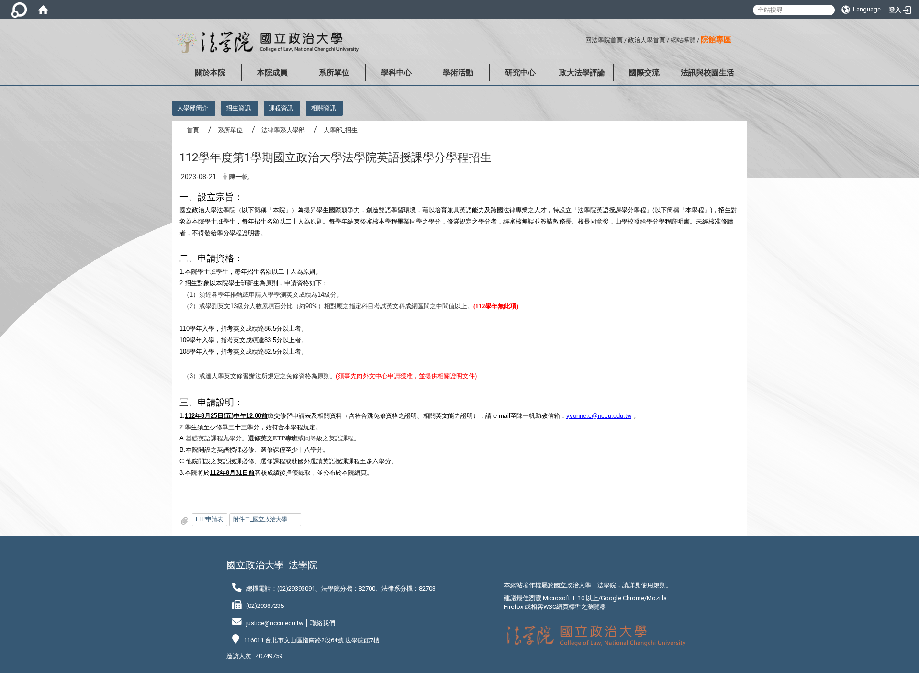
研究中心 (520, 72)
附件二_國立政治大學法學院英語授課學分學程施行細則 (267, 519)
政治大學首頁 (646, 40)
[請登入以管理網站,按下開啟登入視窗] (19, 9)
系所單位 (334, 72)
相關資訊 (323, 108)
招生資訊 (238, 108)
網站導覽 (683, 40)
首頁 (193, 130)
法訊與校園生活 (707, 72)
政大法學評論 (582, 72)
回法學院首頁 (604, 40)
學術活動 (458, 72)
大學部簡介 (192, 108)
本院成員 (272, 72)
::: (582, 38)
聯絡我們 (322, 623)
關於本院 (210, 72)
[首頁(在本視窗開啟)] (43, 9)
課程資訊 (281, 108)
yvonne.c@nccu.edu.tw (598, 415)
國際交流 (644, 72)
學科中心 (396, 72)
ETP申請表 (209, 519)
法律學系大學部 (283, 130)
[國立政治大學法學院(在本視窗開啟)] (265, 43)
